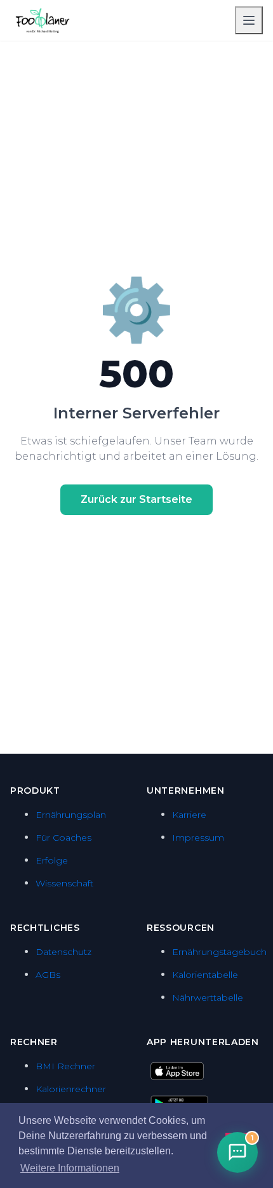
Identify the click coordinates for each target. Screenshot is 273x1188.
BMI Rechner (65, 1066)
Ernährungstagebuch (219, 952)
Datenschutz (63, 952)
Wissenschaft (64, 883)
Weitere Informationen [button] (69, 1168)
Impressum (198, 837)
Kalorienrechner (71, 1089)
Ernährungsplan (71, 814)
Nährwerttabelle (207, 997)
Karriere (189, 814)
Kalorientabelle (205, 974)
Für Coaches (63, 837)
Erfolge (52, 860)
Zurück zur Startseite (136, 499)
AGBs (48, 974)
